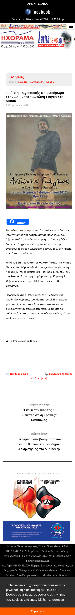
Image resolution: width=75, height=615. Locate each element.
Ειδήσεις (16, 77)
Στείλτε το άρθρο (19, 373)
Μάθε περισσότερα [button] (51, 599)
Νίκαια (50, 82)
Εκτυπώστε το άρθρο (60, 373)
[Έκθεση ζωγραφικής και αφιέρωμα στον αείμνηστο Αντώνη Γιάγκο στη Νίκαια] (39, 161)
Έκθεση (22, 82)
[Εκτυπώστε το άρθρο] (46, 373)
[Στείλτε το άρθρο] (7, 373)
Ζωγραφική (36, 82)
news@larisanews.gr (37, 560)
